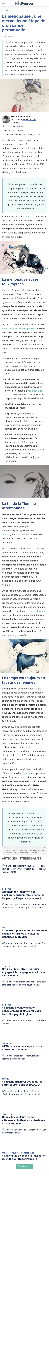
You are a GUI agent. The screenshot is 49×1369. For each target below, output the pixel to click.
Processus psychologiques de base (18, 1153)
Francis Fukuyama (36, 611)
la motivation (36, 390)
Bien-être (6, 10)
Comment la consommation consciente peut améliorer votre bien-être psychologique (21, 1011)
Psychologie (7, 1044)
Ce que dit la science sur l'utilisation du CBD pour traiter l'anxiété (24, 1157)
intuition (6, 534)
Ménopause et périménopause (18, 328)
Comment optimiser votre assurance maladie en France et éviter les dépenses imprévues (24, 933)
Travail (5, 1079)
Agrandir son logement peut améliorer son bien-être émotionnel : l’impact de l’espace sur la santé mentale (24, 895)
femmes (27, 216)
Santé (5, 928)
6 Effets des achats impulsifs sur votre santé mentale (22, 1048)
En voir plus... (24, 1166)
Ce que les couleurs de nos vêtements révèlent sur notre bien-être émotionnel (23, 1120)
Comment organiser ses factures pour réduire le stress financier (22, 1083)
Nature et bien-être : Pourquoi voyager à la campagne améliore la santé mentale (23, 972)
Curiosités (7, 1114)
